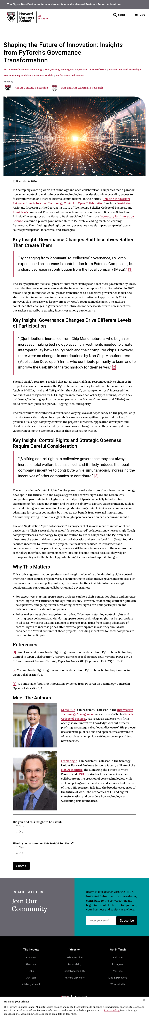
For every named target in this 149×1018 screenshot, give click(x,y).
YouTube (118, 971)
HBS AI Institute (72, 769)
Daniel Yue (124, 203)
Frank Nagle (21, 212)
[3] (96, 476)
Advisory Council (31, 984)
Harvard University (74, 977)
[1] (130, 269)
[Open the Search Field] (115, 15)
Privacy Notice (75, 957)
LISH (81, 774)
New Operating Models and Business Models (28, 75)
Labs (31, 971)
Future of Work (98, 69)
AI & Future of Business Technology (22, 69)
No (21, 831)
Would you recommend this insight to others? (43, 843)
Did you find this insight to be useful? (37, 822)
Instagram (118, 964)
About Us (31, 957)
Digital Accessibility (74, 971)
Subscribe (127, 920)
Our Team (31, 977)
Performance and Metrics (70, 75)
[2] (114, 367)
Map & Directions (117, 977)
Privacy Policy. (112, 1010)
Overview (31, 964)
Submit (21, 866)
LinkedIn (118, 957)
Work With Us (117, 984)
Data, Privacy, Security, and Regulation (66, 69)
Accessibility (74, 964)
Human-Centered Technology (125, 69)
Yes (21, 826)
